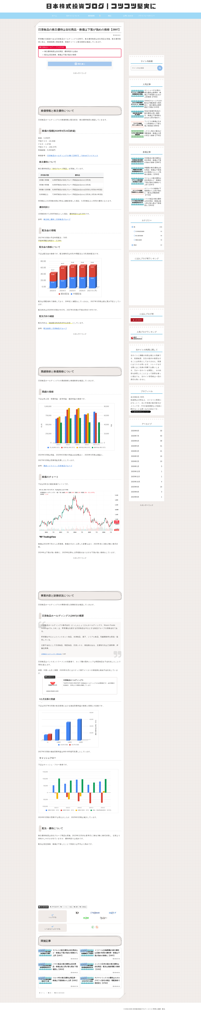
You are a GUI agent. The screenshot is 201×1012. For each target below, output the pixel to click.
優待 (76, 907)
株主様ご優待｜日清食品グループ (57, 219)
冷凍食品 (83, 907)
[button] (103, 918)
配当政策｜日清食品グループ (55, 328)
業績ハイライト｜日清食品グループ (58, 466)
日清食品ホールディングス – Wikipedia (51, 654)
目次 (79, 64)
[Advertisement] (79, 89)
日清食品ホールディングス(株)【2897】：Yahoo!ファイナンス (72, 155)
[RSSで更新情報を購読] (97, 927)
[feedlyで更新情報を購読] (92, 927)
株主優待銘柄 (44, 907)
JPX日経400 (55, 907)
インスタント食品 (67, 907)
